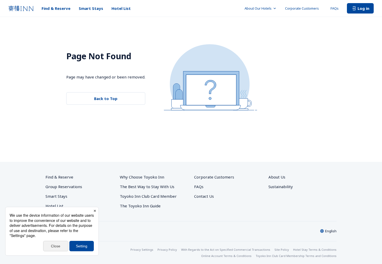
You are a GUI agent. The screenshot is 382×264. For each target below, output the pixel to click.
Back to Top (105, 98)
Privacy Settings (141, 250)
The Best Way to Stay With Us (147, 186)
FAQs (335, 8)
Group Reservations (63, 186)
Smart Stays (91, 8)
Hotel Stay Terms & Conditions (315, 250)
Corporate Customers (303, 8)
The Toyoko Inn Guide (140, 205)
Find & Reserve (56, 8)
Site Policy (281, 250)
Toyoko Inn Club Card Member (148, 196)
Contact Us (204, 196)
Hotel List (121, 8)
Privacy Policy (167, 250)
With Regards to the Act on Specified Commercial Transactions (225, 250)
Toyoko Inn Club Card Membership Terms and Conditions (296, 256)
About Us (276, 177)
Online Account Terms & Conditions (226, 256)
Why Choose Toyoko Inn (142, 177)
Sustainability (280, 186)
